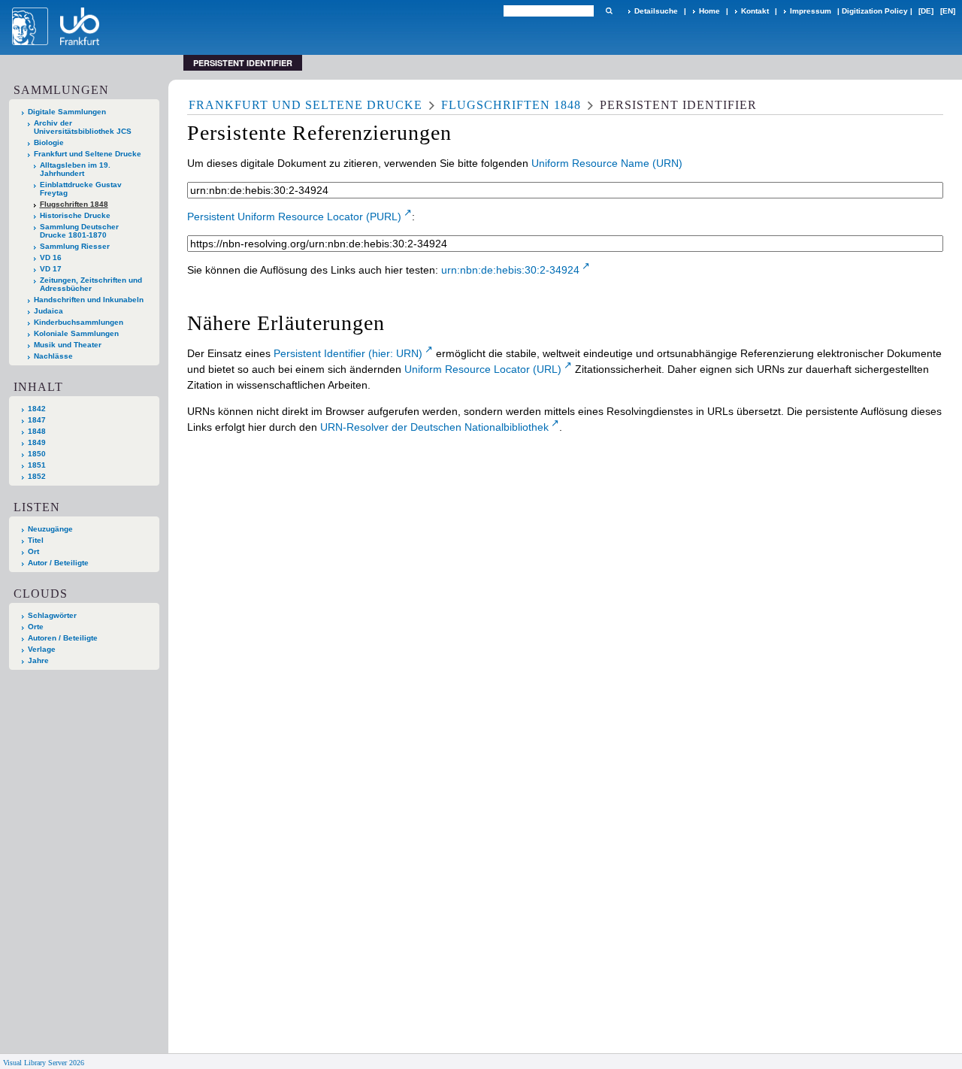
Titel (36, 540)
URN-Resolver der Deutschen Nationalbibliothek (434, 427)
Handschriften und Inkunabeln (89, 299)
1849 (37, 442)
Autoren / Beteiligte (63, 638)
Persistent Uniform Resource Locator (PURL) (294, 216)
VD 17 (51, 269)
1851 (37, 465)
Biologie (49, 142)
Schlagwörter (52, 615)
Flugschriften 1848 (74, 204)
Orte (36, 626)
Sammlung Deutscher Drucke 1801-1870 (79, 231)
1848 (37, 431)
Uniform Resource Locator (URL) (482, 369)
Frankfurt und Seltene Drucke (87, 154)
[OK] (609, 11)
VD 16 (51, 257)
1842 (37, 408)
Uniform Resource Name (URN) (606, 163)
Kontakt (755, 11)
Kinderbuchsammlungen (78, 322)
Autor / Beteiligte (58, 563)
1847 (37, 420)
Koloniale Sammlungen (76, 333)
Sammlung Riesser (75, 246)
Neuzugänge (50, 529)
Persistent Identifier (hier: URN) (348, 353)
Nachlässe (53, 356)
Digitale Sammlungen (67, 112)
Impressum (810, 11)
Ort (33, 551)
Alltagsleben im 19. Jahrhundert (75, 169)
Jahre (38, 660)
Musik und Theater (67, 345)
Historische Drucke (75, 215)
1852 (37, 476)
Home (709, 11)
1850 (37, 454)
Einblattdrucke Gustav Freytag (81, 188)
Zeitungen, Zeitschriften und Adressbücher (91, 284)
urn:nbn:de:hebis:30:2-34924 (510, 270)
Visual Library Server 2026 (43, 1062)
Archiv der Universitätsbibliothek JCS (83, 127)
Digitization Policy (875, 11)
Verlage (42, 649)
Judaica (48, 311)
